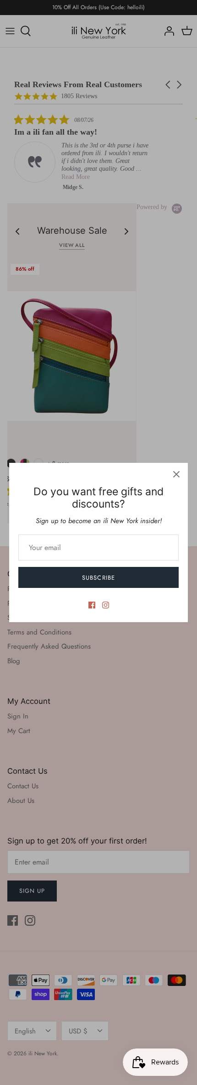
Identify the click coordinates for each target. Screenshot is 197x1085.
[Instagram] (105, 605)
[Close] (176, 474)
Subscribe (98, 577)
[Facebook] (91, 605)
